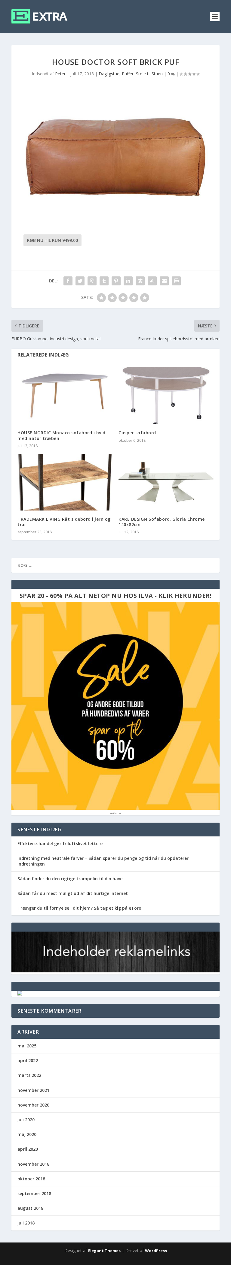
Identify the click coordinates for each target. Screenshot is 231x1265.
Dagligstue (109, 74)
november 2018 (33, 1164)
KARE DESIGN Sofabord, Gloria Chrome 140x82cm (162, 521)
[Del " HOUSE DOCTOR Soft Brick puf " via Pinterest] (116, 281)
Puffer (128, 74)
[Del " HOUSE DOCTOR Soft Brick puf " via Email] (164, 281)
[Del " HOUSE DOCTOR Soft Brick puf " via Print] (176, 281)
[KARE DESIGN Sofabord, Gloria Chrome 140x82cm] (166, 482)
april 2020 (27, 1149)
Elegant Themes (104, 1250)
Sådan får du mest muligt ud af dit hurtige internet (72, 893)
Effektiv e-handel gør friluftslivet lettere (60, 843)
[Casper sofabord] (166, 395)
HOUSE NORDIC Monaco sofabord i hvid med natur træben (61, 435)
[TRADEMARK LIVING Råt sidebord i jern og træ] (64, 482)
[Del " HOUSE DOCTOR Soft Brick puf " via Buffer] (140, 281)
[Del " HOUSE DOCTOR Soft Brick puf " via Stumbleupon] (152, 281)
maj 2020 (26, 1134)
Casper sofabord (137, 432)
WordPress (156, 1250)
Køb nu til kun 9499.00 (52, 240)
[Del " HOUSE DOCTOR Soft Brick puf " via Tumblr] (104, 281)
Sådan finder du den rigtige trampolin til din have (69, 878)
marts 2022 (29, 1075)
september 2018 (34, 1193)
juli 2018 (26, 1223)
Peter (60, 74)
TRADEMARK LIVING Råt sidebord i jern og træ (64, 521)
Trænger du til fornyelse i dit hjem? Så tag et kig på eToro (79, 908)
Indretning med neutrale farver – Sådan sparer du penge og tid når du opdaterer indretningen (103, 860)
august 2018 (30, 1208)
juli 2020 (26, 1119)
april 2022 (27, 1060)
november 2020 (33, 1105)
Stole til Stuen (149, 74)
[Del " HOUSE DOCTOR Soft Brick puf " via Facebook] (68, 281)
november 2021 (33, 1090)
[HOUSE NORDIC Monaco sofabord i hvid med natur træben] (64, 395)
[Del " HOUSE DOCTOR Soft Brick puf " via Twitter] (80, 281)
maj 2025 (26, 1046)
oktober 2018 (31, 1179)
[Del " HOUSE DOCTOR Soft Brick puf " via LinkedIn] (128, 281)
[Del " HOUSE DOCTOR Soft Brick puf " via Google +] (92, 281)
